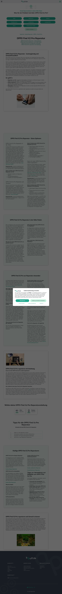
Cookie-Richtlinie (21, 303)
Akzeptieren (22, 300)
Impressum (41, 303)
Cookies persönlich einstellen (38, 300)
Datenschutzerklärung (32, 303)
